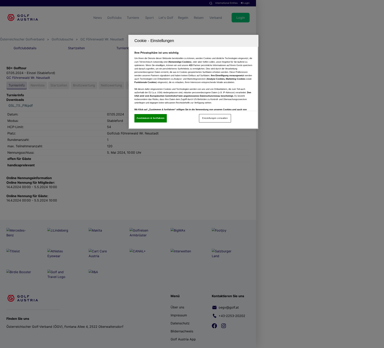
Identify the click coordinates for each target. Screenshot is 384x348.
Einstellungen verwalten (215, 118)
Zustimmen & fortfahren (151, 118)
